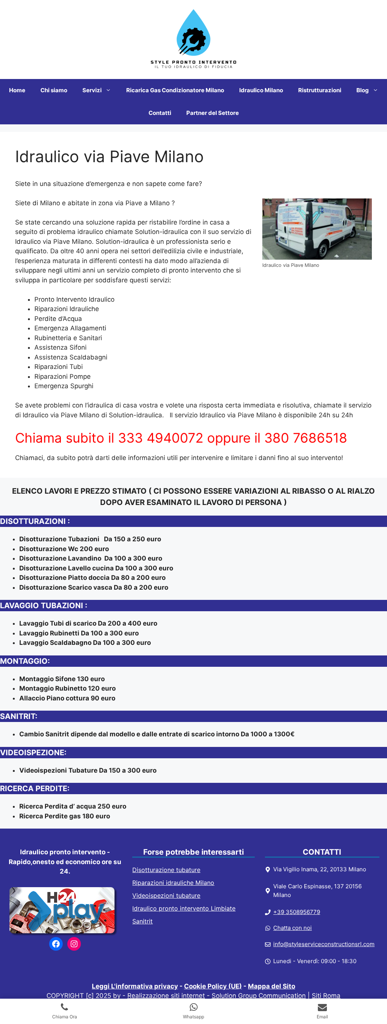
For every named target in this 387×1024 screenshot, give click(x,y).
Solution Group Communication (259, 995)
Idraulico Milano (261, 90)
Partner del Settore (212, 112)
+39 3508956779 (296, 912)
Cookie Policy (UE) (213, 986)
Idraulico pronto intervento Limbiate (183, 908)
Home (17, 90)
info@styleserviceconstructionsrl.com (324, 944)
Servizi (92, 90)
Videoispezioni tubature (166, 895)
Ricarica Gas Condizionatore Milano (175, 90)
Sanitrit (142, 921)
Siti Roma (326, 995)
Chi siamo (53, 90)
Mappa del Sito (271, 986)
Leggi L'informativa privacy (135, 986)
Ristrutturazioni (319, 90)
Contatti (160, 112)
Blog (362, 90)
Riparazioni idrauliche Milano (173, 882)
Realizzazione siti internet (166, 995)
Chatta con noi (292, 927)
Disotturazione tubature (166, 870)
